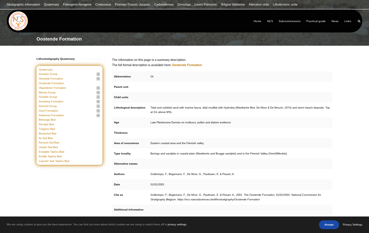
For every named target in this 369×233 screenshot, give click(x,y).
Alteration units (259, 4)
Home (257, 21)
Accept (329, 224)
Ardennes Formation (51, 115)
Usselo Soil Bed (48, 147)
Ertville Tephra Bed (50, 156)
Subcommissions (290, 21)
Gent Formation (48, 110)
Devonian (184, 4)
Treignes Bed (47, 128)
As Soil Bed (46, 138)
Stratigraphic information (23, 4)
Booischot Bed (47, 133)
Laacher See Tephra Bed (54, 161)
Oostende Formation (51, 83)
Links (347, 21)
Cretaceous (103, 4)
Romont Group (48, 106)
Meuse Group (47, 92)
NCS (270, 21)
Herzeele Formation (51, 78)
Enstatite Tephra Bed (51, 151)
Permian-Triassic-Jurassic (132, 4)
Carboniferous (164, 4)
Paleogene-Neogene (77, 4)
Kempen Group (48, 73)
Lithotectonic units (285, 4)
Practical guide (316, 21)
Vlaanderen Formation (52, 87)
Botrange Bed (47, 119)
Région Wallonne (233, 4)
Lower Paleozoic (205, 4)
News (335, 21)
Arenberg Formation (51, 101)
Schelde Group (48, 96)
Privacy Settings (352, 224)
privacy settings (177, 224)
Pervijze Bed (46, 124)
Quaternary (51, 4)
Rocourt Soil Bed (49, 142)
